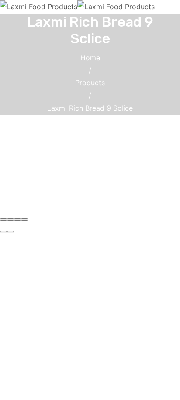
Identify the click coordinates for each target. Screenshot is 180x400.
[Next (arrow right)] (10, 232)
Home (90, 57)
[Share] (10, 219)
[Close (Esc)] (3, 219)
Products (90, 82)
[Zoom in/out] (24, 219)
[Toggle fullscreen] (17, 219)
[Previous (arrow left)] (3, 232)
